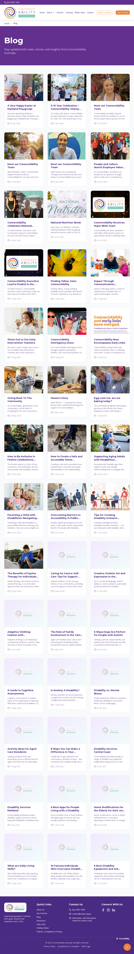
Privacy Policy (49, 946)
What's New (80, 12)
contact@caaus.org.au (81, 914)
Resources (41, 920)
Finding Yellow (43, 928)
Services (60, 12)
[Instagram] (108, 910)
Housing (69, 12)
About (49, 12)
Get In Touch (122, 12)
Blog (39, 917)
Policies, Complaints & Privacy (49, 931)
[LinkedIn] (113, 910)
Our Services (42, 913)
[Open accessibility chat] (127, 947)
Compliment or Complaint (68, 946)
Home (42, 12)
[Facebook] (103, 910)
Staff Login (85, 946)
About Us (40, 909)
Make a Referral (104, 12)
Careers (90, 12)
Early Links (41, 924)
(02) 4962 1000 (13, 2)
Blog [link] (15, 23)
